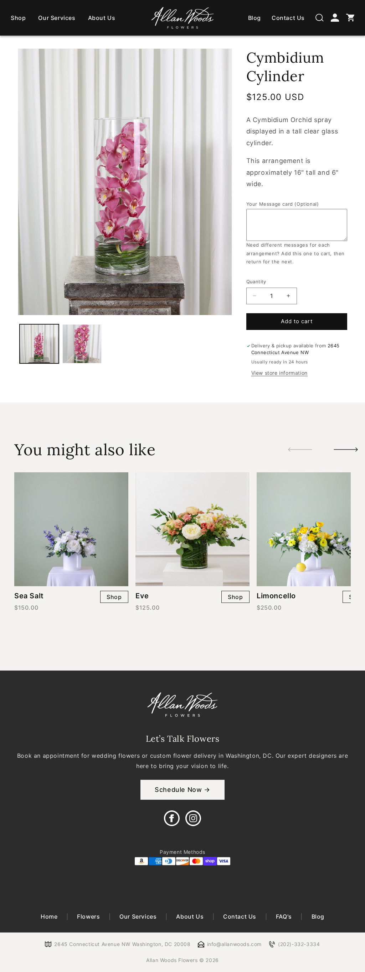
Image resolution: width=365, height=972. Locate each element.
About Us (101, 17)
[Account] (335, 18)
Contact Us (288, 17)
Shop (18, 17)
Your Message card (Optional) (282, 204)
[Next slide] (345, 449)
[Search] (319, 18)
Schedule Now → (182, 789)
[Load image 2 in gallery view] (82, 343)
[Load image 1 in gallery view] (39, 343)
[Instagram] (193, 818)
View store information (279, 373)
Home (50, 916)
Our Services (56, 17)
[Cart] (350, 18)
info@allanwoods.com (234, 944)
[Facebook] (172, 818)
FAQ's (283, 916)
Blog (254, 17)
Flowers (89, 916)
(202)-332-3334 (299, 944)
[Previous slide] (300, 449)
